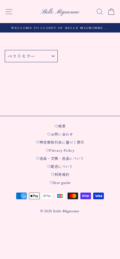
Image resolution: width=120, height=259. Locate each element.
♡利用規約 (60, 174)
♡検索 (60, 126)
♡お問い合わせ (60, 134)
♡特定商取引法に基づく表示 (60, 142)
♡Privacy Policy (60, 150)
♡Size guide (60, 182)
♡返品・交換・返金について (60, 158)
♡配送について (60, 166)
